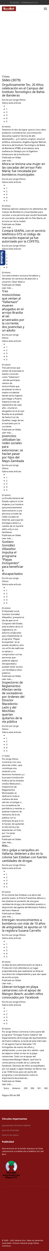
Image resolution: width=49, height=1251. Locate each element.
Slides (18, 157)
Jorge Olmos (19, 99)
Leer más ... (7, 160)
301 (39, 1088)
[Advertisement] (24, 37)
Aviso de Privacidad (10, 1130)
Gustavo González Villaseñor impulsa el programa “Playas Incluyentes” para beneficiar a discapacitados (12, 558)
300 (32, 1088)
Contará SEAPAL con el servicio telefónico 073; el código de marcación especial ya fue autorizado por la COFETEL (23, 236)
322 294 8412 (15, 2)
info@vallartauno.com (29, 2)
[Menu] (45, 9)
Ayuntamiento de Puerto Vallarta (16, 1125)
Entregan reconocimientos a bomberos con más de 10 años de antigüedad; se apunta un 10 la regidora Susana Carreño (24, 925)
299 (25, 1088)
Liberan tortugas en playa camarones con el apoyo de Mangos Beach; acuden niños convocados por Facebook (22, 992)
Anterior (16, 1088)
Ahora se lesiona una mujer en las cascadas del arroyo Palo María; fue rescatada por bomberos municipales (23, 169)
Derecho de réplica (10, 1135)
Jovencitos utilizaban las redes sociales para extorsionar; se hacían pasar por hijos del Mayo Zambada (13, 448)
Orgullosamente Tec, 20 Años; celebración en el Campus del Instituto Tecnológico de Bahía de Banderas (23, 90)
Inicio (6, 1088)
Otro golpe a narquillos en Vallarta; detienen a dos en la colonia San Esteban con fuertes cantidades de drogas (24, 855)
